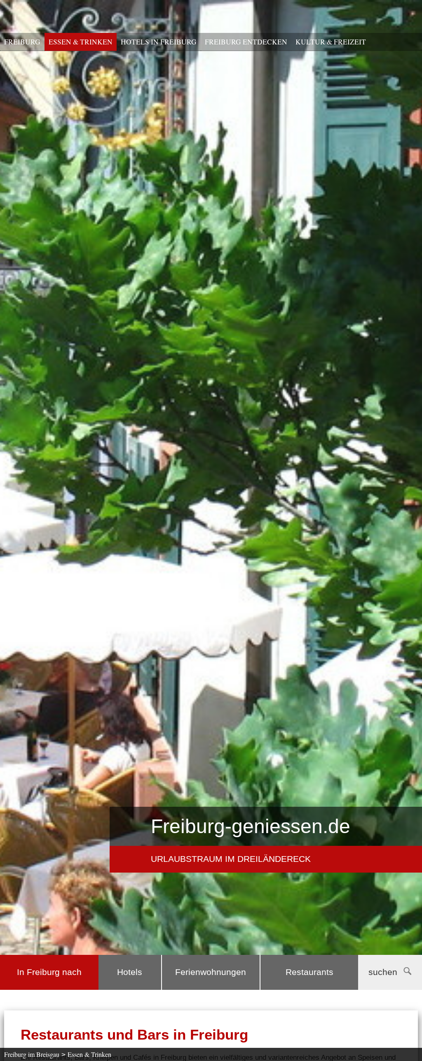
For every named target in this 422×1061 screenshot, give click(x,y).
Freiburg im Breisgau (31, 1054)
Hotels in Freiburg (159, 41)
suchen (382, 972)
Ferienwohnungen (210, 972)
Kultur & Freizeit (330, 41)
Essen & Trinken (81, 41)
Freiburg (22, 41)
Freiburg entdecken (246, 41)
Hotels (129, 972)
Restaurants (309, 972)
